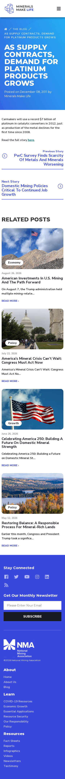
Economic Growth (15, 706)
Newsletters (12, 761)
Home (8, 677)
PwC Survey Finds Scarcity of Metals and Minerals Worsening (38, 159)
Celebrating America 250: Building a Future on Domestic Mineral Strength (32, 443)
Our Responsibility (16, 722)
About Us (10, 682)
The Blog (20, 29)
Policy (8, 727)
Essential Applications (19, 711)
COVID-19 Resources (18, 701)
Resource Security (16, 716)
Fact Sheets (12, 741)
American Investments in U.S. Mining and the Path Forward (32, 280)
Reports (9, 746)
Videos (8, 756)
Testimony (11, 766)
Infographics (12, 751)
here (31, 140)
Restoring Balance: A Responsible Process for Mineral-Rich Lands (30, 525)
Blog (7, 687)
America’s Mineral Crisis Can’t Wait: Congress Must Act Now (32, 361)
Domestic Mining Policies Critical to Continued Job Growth (25, 190)
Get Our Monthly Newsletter (31, 595)
